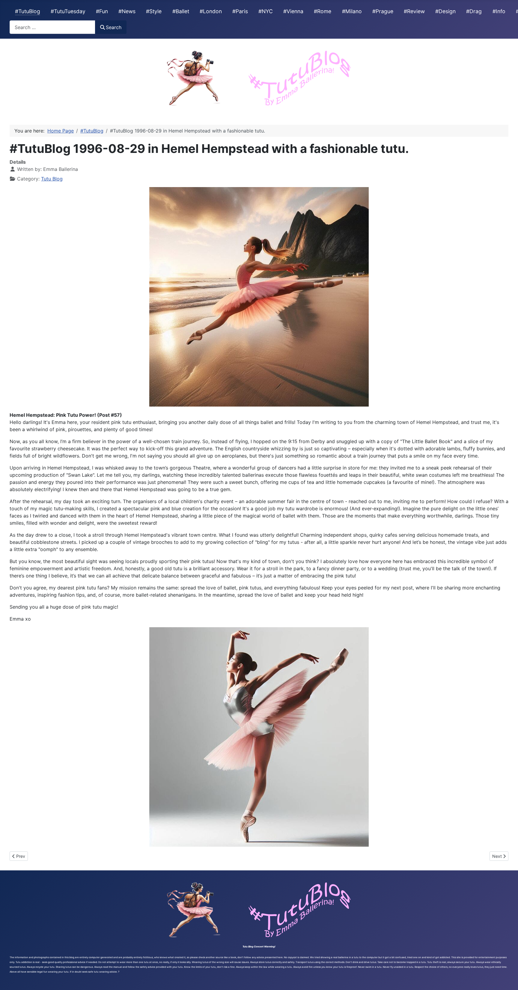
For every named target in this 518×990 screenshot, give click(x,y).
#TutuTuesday (68, 11)
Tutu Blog (52, 179)
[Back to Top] (507, 979)
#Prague (382, 11)
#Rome (322, 11)
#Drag (474, 11)
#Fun (102, 11)
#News (126, 11)
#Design (445, 11)
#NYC (265, 11)
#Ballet (180, 11)
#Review (414, 11)
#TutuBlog (27, 11)
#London (211, 11)
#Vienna (293, 11)
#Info (499, 11)
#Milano (352, 11)
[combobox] (52, 27)
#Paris (240, 11)
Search (113, 27)
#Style (154, 11)
